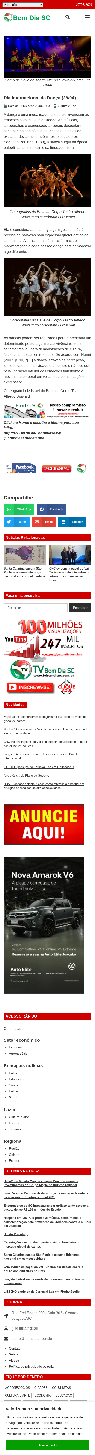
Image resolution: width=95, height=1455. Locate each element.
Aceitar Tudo (47, 1445)
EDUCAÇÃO (63, 1395)
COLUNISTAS (61, 1387)
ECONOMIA (43, 1395)
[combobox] (36, 607)
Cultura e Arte (67, 106)
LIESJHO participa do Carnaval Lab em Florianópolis (39, 767)
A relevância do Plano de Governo (26, 775)
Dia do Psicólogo (16, 1234)
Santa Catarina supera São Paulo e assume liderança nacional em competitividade (24, 572)
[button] (87, 17)
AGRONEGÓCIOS (17, 1387)
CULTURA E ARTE (17, 1395)
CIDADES (41, 1387)
